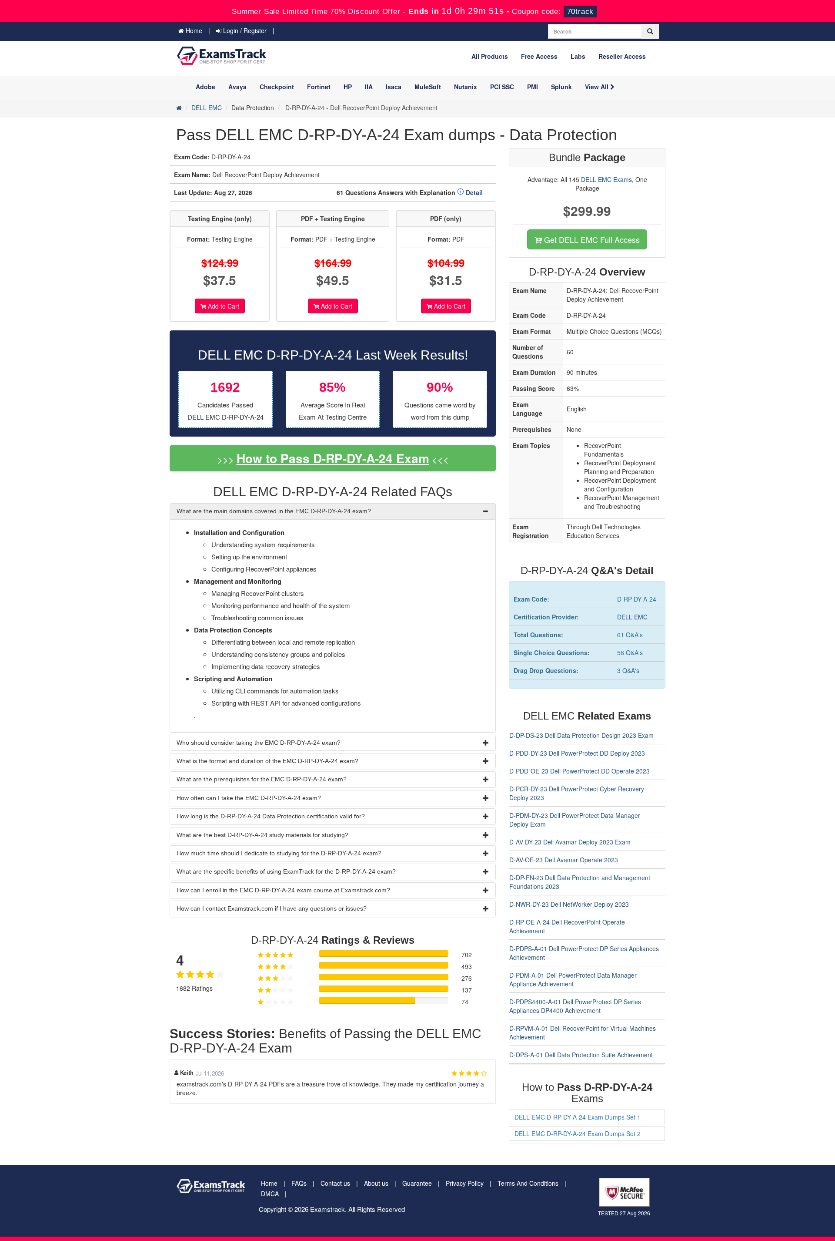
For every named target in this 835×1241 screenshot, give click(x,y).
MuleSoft (427, 86)
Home (193, 30)
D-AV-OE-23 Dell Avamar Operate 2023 (563, 859)
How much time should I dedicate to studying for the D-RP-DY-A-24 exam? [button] (279, 853)
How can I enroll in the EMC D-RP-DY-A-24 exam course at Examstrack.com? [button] (283, 890)
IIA (369, 86)
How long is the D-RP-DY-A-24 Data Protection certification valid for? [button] (271, 816)
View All (597, 86)
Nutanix (465, 86)
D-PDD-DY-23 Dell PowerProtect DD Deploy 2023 (577, 753)
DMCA (270, 1193)
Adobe (205, 86)
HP (348, 86)
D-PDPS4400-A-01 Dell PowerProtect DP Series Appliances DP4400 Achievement (575, 1006)
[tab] (332, 511)
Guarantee (417, 1183)
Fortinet (319, 86)
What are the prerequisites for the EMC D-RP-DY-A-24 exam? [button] (262, 779)
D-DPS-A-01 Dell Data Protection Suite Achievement (581, 1054)
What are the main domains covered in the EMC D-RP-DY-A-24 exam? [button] (274, 511)
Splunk (561, 86)
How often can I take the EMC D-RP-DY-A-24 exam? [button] (249, 797)
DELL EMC (206, 107)
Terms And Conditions (528, 1183)
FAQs (299, 1183)
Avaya (237, 86)
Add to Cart (222, 306)
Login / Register (244, 30)
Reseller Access (622, 56)
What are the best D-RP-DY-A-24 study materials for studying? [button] (262, 834)
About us (376, 1183)
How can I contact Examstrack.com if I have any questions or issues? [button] (272, 908)
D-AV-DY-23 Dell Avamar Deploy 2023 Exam (570, 841)
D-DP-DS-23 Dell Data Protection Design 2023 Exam (581, 735)
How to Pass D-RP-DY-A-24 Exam (333, 458)
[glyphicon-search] (650, 31)
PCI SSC (502, 86)
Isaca (393, 86)
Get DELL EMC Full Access (591, 239)
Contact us (335, 1183)
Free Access (539, 56)
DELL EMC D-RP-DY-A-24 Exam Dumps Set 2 (577, 1133)
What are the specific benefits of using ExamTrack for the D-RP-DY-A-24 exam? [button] (286, 871)
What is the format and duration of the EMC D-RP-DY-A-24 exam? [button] (267, 760)
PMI (532, 86)
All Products (489, 56)
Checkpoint (277, 86)
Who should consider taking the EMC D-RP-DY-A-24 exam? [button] (259, 742)
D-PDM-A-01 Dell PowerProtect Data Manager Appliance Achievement (573, 979)
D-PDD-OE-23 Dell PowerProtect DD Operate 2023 (579, 771)
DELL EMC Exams (606, 179)
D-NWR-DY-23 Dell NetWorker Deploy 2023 (569, 904)
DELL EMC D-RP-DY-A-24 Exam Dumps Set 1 (577, 1117)
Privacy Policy (465, 1183)
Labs (578, 56)
